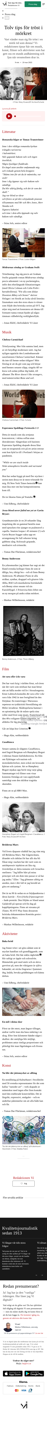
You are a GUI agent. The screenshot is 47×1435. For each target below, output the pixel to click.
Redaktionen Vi (23, 1178)
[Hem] (4, 4)
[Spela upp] (9, 116)
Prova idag (10, 14)
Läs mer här (38, 1333)
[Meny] (7, 18)
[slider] (15, 116)
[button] (36, 483)
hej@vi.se (26, 1363)
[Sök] (6, 10)
